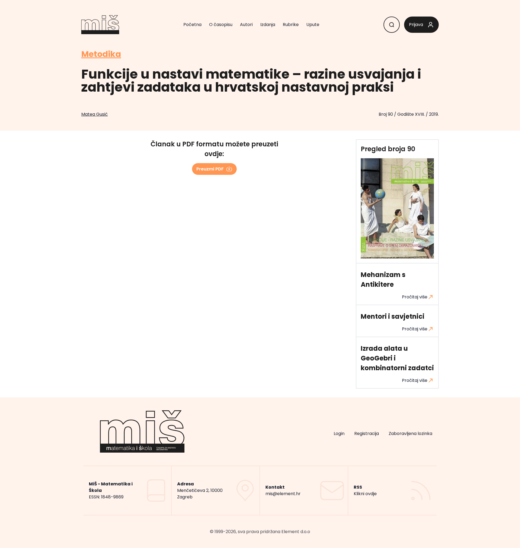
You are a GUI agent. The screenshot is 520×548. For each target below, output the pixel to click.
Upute (312, 24)
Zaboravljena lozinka (410, 433)
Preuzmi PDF (210, 169)
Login (339, 433)
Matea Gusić (94, 114)
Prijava (416, 24)
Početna (192, 24)
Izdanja (267, 24)
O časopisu (220, 24)
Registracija (366, 433)
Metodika (101, 54)
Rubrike (291, 24)
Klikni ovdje (365, 494)
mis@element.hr (283, 494)
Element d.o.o (295, 531)
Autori (246, 24)
